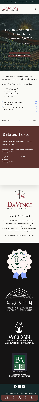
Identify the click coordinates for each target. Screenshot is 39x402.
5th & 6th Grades (15, 55)
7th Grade (26, 55)
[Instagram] (19, 386)
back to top (36, 106)
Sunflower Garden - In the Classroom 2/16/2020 (17, 149)
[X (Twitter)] (23, 386)
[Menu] (36, 9)
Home (9, 43)
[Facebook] (15, 386)
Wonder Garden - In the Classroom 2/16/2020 (17, 141)
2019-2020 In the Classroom (22, 43)
